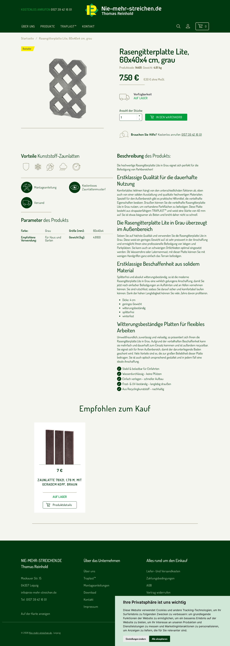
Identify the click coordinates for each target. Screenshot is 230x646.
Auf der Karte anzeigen (35, 613)
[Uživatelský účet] (188, 27)
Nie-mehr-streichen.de (40, 632)
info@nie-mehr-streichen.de (39, 592)
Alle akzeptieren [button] (159, 638)
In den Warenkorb (168, 117)
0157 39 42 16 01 (61, 9)
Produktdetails (62, 505)
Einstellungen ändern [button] (136, 638)
